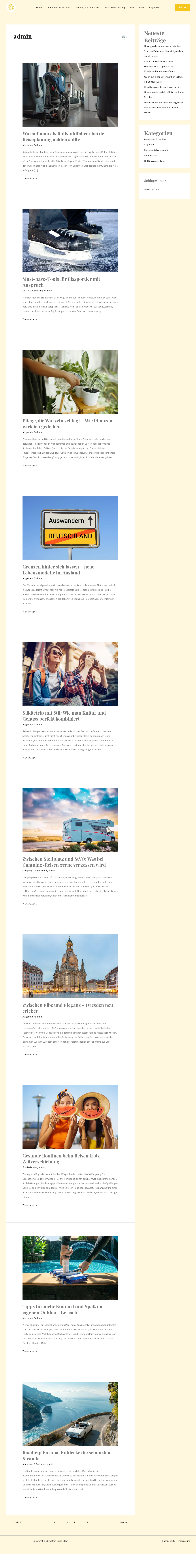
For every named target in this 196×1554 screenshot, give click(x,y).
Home (39, 7)
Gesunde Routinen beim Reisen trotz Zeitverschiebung (61, 1159)
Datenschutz (168, 1540)
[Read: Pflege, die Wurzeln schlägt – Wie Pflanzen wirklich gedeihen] (71, 381)
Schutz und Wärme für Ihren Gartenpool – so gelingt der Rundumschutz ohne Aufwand (159, 66)
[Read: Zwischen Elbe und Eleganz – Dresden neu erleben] (71, 966)
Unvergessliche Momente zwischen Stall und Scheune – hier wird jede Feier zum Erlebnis (164, 51)
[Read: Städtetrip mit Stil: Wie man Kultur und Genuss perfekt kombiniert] (71, 673)
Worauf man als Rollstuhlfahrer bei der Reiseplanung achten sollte (64, 136)
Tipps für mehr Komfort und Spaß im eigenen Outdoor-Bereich (62, 1309)
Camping (147, 189)
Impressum (184, 1540)
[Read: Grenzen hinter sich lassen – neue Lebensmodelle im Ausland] (71, 527)
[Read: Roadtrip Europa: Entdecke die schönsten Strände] (71, 1413)
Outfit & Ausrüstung (114, 7)
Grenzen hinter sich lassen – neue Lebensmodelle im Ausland (58, 570)
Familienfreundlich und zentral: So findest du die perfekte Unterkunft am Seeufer (164, 92)
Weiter (125, 1522)
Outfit (160, 189)
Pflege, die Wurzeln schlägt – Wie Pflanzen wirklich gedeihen (67, 423)
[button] (182, 7)
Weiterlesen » (30, 178)
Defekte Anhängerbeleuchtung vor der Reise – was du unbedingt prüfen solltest (164, 107)
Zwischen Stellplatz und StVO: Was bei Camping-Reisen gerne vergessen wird (64, 862)
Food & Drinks (137, 7)
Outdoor (154, 189)
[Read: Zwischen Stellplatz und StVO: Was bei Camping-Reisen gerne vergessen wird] (71, 820)
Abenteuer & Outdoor (58, 7)
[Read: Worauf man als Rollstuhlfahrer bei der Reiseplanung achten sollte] (71, 94)
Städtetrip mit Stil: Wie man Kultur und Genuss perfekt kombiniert (64, 716)
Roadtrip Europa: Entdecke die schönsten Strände (66, 1455)
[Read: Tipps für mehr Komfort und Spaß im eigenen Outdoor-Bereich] (71, 1267)
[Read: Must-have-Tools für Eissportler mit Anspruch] (71, 240)
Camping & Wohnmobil (87, 7)
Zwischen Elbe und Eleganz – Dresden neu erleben (68, 1008)
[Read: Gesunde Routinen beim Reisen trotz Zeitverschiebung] (71, 1116)
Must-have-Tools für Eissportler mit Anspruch (61, 282)
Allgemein (154, 7)
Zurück (15, 1522)
